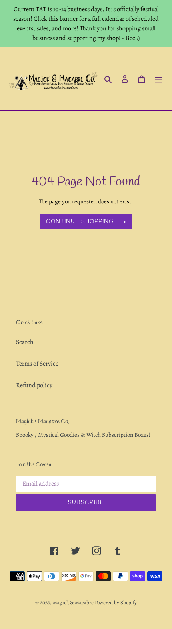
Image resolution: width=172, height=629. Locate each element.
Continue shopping (80, 221)
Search (25, 342)
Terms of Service (37, 363)
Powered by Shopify (116, 602)
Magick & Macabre (73, 602)
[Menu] (158, 79)
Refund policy (34, 385)
